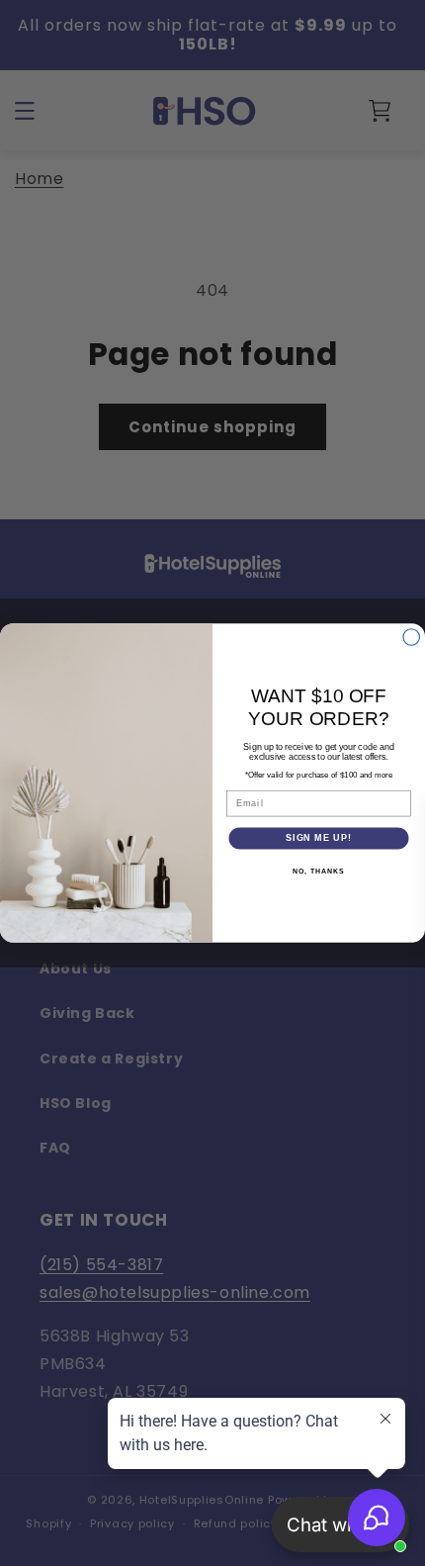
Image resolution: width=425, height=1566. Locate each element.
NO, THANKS (318, 871)
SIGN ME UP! (319, 838)
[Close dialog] (411, 637)
